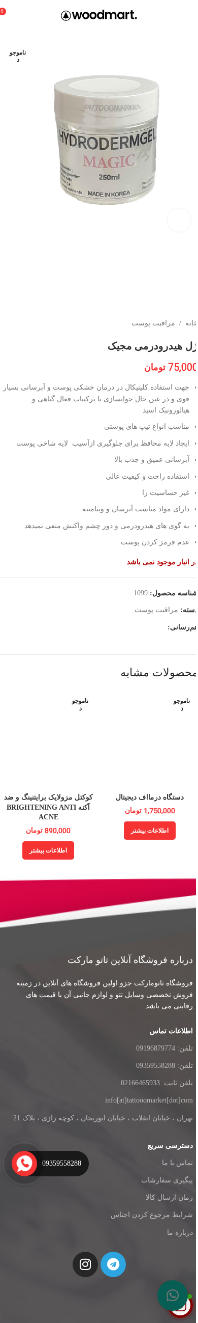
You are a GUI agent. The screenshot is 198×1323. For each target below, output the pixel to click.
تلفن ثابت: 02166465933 (157, 1083)
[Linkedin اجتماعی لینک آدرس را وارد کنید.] (125, 627)
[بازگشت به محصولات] (18, 323)
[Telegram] (113, 1264)
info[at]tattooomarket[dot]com (149, 1100)
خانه (191, 323)
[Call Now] (24, 1163)
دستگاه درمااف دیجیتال (150, 797)
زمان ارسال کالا (169, 1197)
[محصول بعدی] (6, 323)
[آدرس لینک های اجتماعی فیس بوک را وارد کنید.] (161, 627)
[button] (172, 1295)
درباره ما (180, 1232)
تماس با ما (177, 1163)
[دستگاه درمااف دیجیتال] (150, 739)
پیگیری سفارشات (167, 1180)
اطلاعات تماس (171, 1031)
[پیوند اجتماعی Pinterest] (137, 627)
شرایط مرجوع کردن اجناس (152, 1215)
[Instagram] (85, 1264)
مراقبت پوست (153, 323)
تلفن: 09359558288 (164, 1065)
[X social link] (149, 627)
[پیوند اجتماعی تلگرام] (100, 627)
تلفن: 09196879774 (164, 1048)
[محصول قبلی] (30, 323)
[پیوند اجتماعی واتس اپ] (113, 627)
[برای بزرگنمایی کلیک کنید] (179, 220)
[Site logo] (99, 14)
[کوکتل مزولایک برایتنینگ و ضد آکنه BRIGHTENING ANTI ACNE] (48, 739)
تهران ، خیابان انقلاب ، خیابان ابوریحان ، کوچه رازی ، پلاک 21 (103, 1118)
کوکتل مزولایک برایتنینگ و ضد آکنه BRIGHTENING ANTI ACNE (48, 807)
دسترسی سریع (170, 1145)
